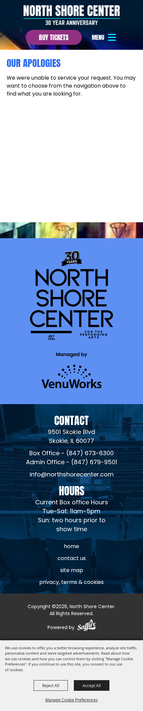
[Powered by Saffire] (86, 626)
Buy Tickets (54, 36)
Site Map (71, 570)
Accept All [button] (91, 685)
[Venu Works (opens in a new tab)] (71, 370)
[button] (105, 37)
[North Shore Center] (71, 15)
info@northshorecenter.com (72, 474)
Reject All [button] (50, 685)
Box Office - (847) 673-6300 (71, 453)
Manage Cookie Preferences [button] (71, 699)
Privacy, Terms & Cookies (71, 582)
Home (71, 546)
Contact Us (72, 558)
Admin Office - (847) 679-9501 (71, 462)
